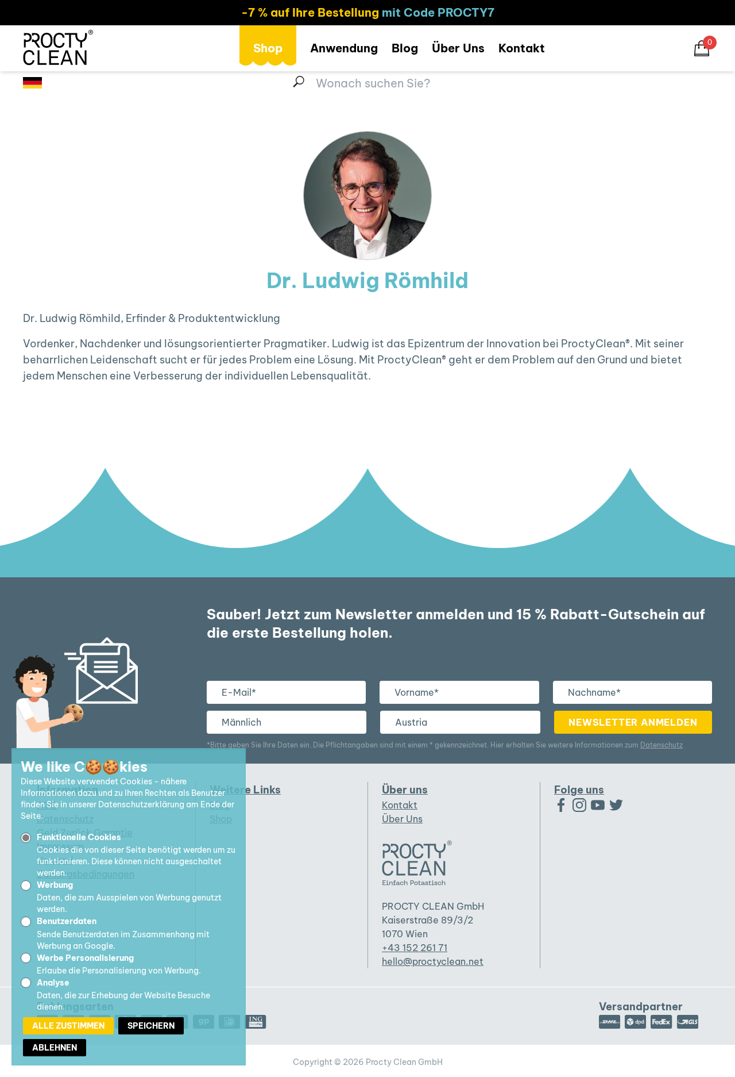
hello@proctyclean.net (432, 961)
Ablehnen (54, 1047)
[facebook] (561, 805)
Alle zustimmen (68, 1026)
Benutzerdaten (66, 921)
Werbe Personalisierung (85, 958)
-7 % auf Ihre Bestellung (310, 12)
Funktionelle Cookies (79, 837)
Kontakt (521, 48)
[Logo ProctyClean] (58, 47)
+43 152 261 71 (414, 947)
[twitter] (616, 805)
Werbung (55, 885)
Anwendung (344, 48)
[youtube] (598, 805)
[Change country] (32, 83)
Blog (405, 48)
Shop (268, 48)
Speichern (151, 1026)
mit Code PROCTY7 (438, 12)
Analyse (53, 983)
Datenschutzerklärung (141, 804)
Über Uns (458, 48)
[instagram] (579, 805)
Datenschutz (661, 745)
